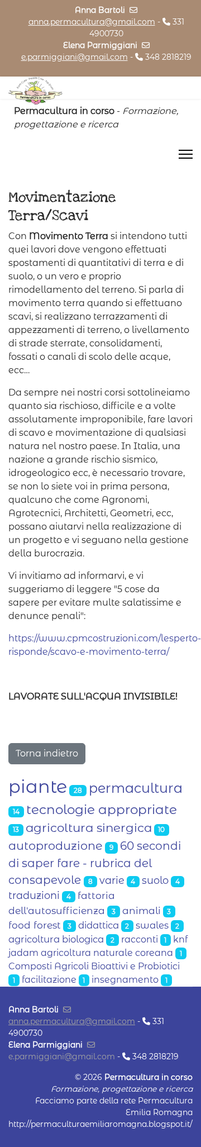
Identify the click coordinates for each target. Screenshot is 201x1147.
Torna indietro (47, 753)
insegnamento (125, 979)
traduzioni (34, 895)
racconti (139, 939)
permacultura (136, 788)
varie (112, 880)
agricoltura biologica (56, 939)
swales (152, 925)
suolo (155, 880)
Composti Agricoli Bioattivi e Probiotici (94, 966)
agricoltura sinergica (89, 827)
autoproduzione (55, 846)
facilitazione (49, 979)
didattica (98, 925)
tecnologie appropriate (101, 809)
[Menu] (186, 154)
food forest (34, 925)
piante (37, 786)
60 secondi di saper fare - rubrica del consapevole (94, 862)
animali (141, 910)
